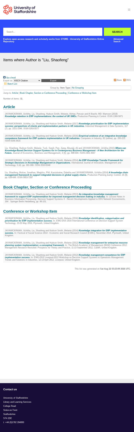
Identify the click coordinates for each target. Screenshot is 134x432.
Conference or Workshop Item (82, 93)
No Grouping (78, 88)
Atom (119, 80)
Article (15, 93)
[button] (53, 80)
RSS (128, 80)
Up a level (11, 77)
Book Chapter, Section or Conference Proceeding (43, 93)
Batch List (12, 84)
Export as (7, 80)
